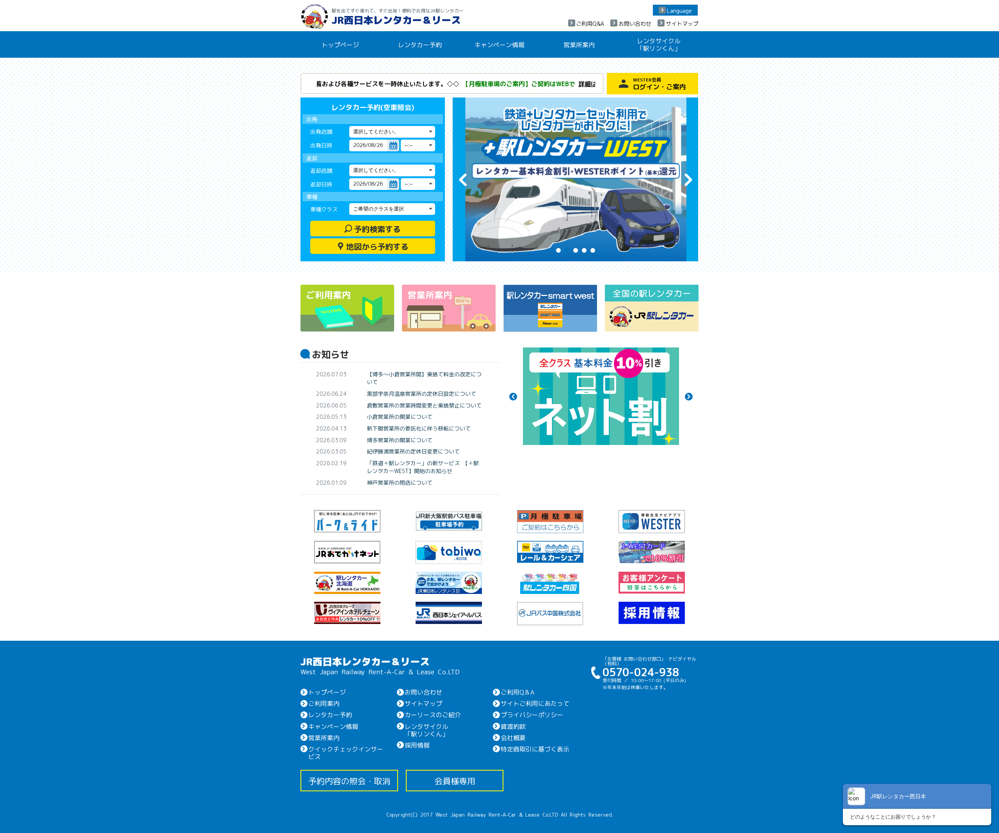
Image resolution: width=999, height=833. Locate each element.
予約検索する (373, 228)
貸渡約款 (513, 726)
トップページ (340, 44)
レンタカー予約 (420, 44)
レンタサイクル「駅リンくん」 (659, 44)
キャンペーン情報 (499, 44)
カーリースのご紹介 (433, 714)
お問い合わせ (635, 23)
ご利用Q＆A (517, 692)
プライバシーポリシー (532, 714)
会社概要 (513, 737)
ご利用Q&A (590, 23)
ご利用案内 (324, 703)
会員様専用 (454, 780)
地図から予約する (373, 246)
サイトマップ (682, 23)
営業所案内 (579, 44)
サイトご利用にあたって (535, 703)
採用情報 (417, 745)
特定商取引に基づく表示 (535, 749)
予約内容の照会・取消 (349, 780)
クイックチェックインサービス (345, 752)
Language (679, 10)
